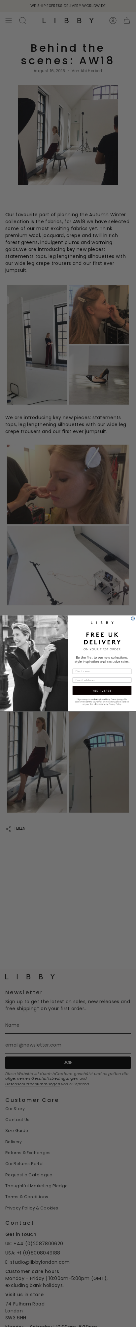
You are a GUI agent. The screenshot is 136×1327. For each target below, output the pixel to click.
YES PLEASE (102, 690)
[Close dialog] (133, 618)
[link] (102, 701)
